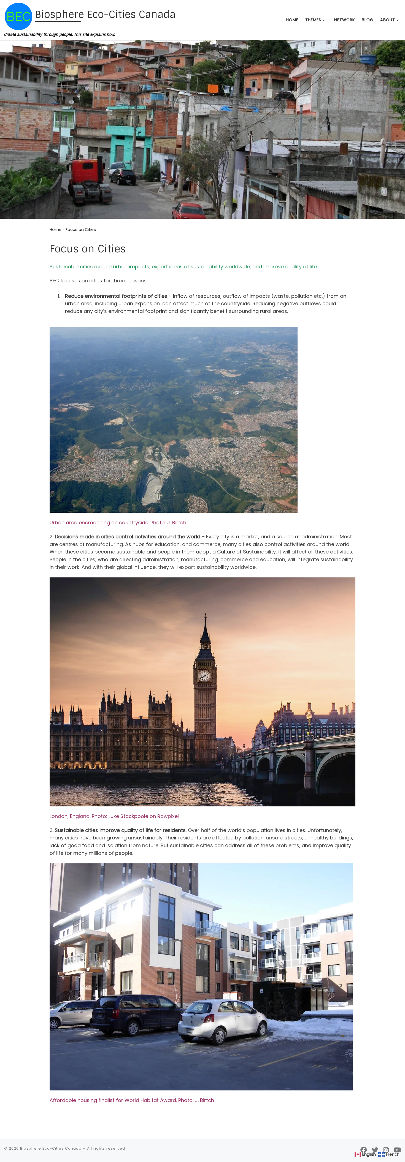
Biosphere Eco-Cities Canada (51, 1148)
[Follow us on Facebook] (363, 1150)
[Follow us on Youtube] (397, 1150)
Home (55, 229)
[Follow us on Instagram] (386, 1150)
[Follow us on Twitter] (375, 1150)
